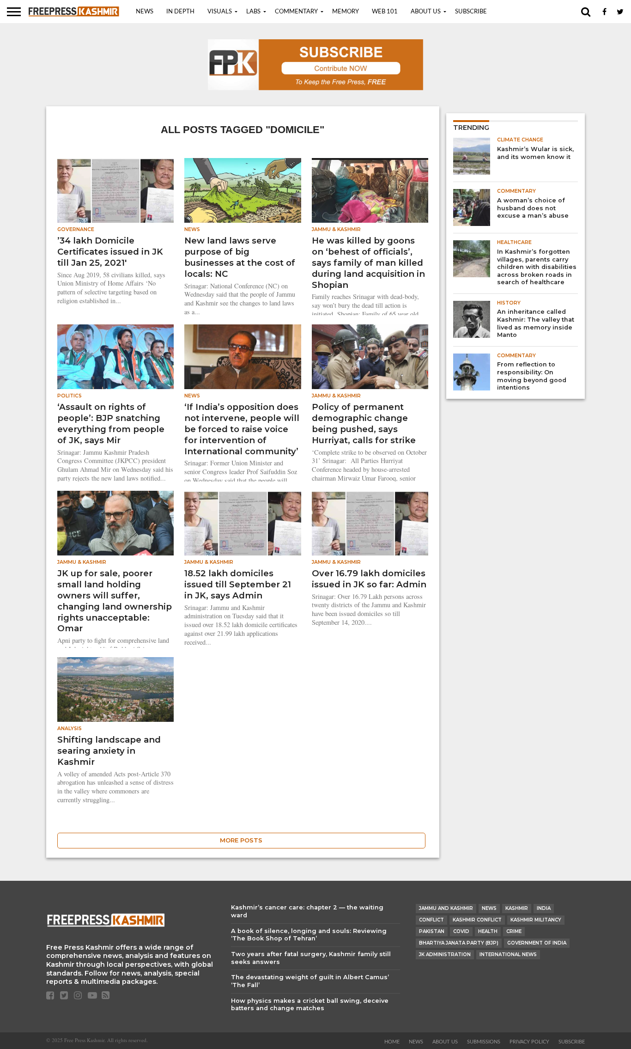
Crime (514, 931)
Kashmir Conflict (477, 920)
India (544, 908)
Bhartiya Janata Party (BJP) (458, 943)
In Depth (180, 12)
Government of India (536, 943)
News (144, 12)
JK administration (445, 954)
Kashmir (516, 908)
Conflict (431, 920)
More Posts (241, 840)
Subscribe (471, 12)
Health (488, 931)
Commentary (296, 12)
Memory (345, 12)
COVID (461, 931)
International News (508, 954)
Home (392, 1041)
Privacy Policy (529, 1041)
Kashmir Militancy (535, 920)
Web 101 (385, 12)
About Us (426, 12)
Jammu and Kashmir (446, 908)
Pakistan (431, 931)
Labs (253, 12)
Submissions (483, 1041)
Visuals (219, 12)
